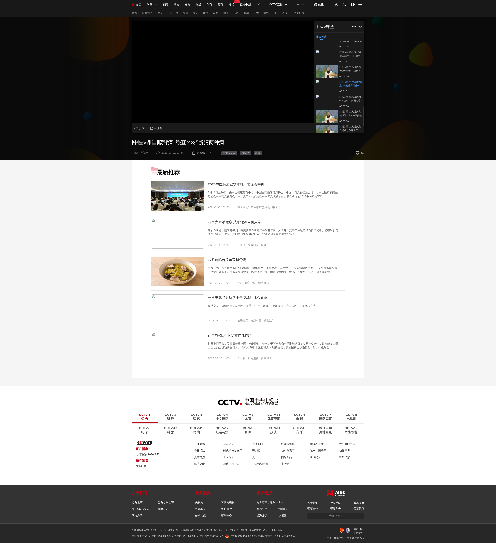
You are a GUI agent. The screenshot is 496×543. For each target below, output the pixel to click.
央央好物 (299, 13)
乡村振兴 (147, 13)
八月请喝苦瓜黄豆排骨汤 (227, 260)
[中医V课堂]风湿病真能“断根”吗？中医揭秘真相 (350, 113)
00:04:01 (344, 91)
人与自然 (199, 457)
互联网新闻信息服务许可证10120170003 (153, 530)
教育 (220, 4)
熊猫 (231, 4)
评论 (176, 4)
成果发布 (358, 502)
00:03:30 (344, 106)
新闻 (165, 4)
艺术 (256, 13)
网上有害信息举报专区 (270, 502)
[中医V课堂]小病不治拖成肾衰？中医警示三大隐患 (350, 54)
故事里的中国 (347, 444)
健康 (226, 13)
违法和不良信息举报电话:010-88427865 (261, 530)
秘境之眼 (199, 463)
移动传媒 (200, 515)
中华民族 (344, 457)
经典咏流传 (288, 444)
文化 (195, 13)
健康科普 (256, 320)
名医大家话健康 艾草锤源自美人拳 (234, 222)
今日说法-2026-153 (147, 454)
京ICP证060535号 (141, 536)
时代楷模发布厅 (232, 450)
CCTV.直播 (276, 4)
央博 (185, 13)
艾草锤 (241, 245)
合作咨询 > (335, 515)
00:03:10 (344, 121)
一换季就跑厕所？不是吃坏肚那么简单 (237, 298)
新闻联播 (199, 444)
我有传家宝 (288, 450)
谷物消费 (253, 358)
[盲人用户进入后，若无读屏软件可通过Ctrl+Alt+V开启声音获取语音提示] (337, 4)
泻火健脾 (263, 282)
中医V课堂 (229, 152)
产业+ (285, 13)
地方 (134, 13)
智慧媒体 (312, 508)
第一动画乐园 (318, 450)
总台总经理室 (166, 502)
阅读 (246, 13)
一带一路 (172, 13)
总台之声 (137, 502)
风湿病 (245, 152)
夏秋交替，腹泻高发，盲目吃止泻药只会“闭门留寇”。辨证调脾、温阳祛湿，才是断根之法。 (263, 305)
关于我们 (312, 502)
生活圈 (285, 463)
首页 (138, 4)
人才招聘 (282, 515)
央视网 (199, 502)
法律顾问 (282, 508)
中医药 (276, 207)
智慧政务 (335, 508)
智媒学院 (335, 502)
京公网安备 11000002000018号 (247, 536)
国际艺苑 (286, 457)
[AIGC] (319, 4)
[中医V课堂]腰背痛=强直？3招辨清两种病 (350, 83)
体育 (209, 4)
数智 (266, 13)
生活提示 (315, 457)
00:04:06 (344, 76)
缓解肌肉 (253, 245)
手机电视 (226, 508)
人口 (254, 457)
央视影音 (200, 508)
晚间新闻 (257, 444)
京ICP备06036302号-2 (164, 536)
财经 (198, 4)
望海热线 (262, 515)
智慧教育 (358, 508)
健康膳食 (266, 358)
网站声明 (137, 515)
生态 (160, 13)
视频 (187, 4)
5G (275, 13)
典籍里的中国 (231, 463)
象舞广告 (163, 508)
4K (258, 4)
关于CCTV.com (141, 508)
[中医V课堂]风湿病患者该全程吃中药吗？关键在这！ (350, 69)
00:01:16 (344, 46)
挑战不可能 (317, 444)
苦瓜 (240, 282)
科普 (216, 13)
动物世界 (344, 450)
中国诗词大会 (260, 463)
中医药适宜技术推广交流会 (253, 207)
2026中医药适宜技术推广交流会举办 (236, 184)
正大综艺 (228, 457)
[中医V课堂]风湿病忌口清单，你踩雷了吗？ (350, 128)
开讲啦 (256, 450)
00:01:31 (344, 61)
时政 (149, 4)
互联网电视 (228, 502)
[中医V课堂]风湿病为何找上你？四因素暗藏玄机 (350, 98)
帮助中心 (226, 515)
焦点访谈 (228, 444)
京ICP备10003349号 (188, 536)
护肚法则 (269, 320)
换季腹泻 (242, 320)
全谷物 (241, 358)
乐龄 (236, 13)
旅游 (205, 13)
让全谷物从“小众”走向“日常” (229, 335)
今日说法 (199, 450)
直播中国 (245, 4)
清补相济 (250, 282)
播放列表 (321, 36)
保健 (263, 245)
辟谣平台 (262, 508)
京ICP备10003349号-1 (212, 536)
